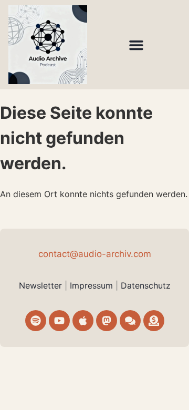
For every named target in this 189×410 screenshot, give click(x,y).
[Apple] (82, 320)
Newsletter (40, 285)
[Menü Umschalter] (136, 45)
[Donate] (153, 320)
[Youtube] (59, 320)
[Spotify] (35, 320)
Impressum (93, 285)
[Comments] (130, 320)
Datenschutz (146, 285)
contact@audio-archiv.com (94, 254)
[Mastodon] (106, 320)
